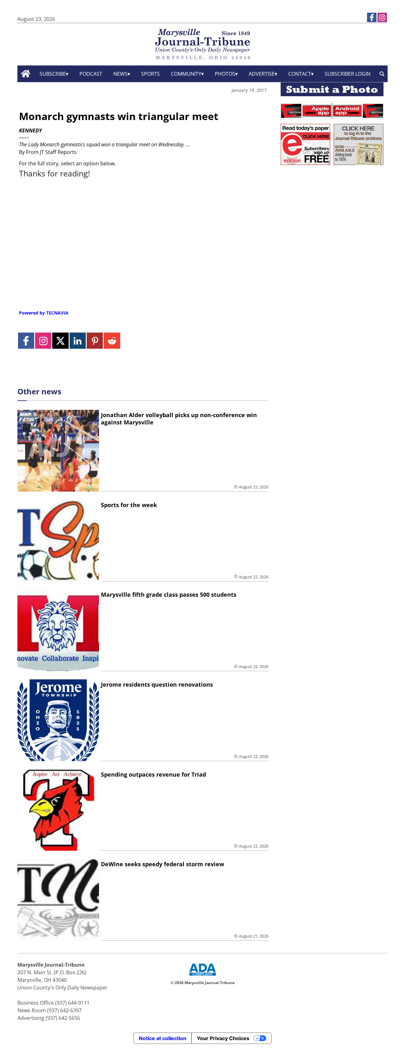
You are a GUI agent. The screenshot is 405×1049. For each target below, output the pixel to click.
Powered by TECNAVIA (43, 313)
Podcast (90, 73)
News (120, 73)
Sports (150, 73)
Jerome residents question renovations (157, 684)
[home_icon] (25, 73)
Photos (225, 73)
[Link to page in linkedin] (78, 341)
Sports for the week (129, 505)
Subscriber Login (348, 73)
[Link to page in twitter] (60, 341)
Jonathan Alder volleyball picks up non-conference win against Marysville (179, 418)
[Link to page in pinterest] (95, 341)
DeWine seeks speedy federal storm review (162, 864)
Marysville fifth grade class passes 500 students (168, 594)
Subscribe (53, 73)
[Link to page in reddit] (112, 341)
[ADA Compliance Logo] (202, 976)
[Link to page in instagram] (382, 17)
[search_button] (382, 74)
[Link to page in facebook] (372, 17)
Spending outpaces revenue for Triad (153, 774)
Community (186, 73)
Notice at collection (162, 1038)
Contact (299, 73)
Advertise (262, 73)
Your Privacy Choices (223, 1038)
